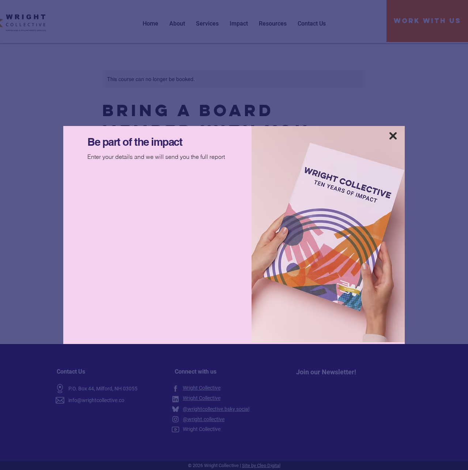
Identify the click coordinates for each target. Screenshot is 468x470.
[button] (393, 136)
